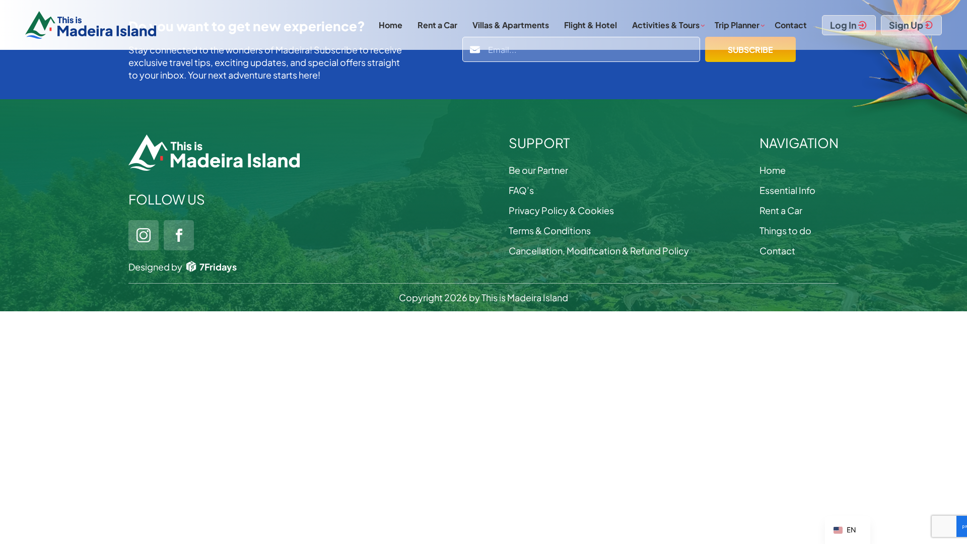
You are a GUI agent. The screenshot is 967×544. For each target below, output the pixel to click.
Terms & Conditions (550, 230)
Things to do (785, 230)
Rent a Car (437, 25)
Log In (843, 25)
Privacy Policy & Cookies (561, 210)
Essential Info (787, 190)
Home (390, 25)
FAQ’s (521, 190)
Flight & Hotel (590, 25)
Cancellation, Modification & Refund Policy (599, 250)
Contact (791, 25)
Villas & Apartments (510, 25)
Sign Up (906, 25)
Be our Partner (538, 170)
